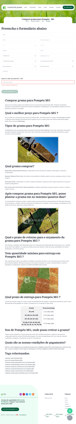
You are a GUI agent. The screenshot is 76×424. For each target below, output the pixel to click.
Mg (43, 21)
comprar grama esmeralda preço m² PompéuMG (20, 362)
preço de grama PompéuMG (13, 360)
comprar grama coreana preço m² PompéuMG (19, 370)
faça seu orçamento (9, 409)
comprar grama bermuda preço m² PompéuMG (19, 368)
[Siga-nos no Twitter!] (30, 394)
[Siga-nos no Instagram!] (20, 394)
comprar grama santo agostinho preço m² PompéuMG (21, 373)
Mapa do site (48, 398)
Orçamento (32, 7)
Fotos (45, 7)
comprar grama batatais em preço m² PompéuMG (20, 364)
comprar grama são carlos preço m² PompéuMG (19, 366)
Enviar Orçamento (9, 91)
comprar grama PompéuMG (13, 358)
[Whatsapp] (69, 410)
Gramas (51, 7)
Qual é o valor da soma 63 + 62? (12, 78)
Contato (58, 7)
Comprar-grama (35, 21)
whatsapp (69, 7)
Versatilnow (23, 415)
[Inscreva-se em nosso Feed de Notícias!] (33, 394)
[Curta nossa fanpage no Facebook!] (27, 394)
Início (25, 7)
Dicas (39, 7)
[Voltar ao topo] (69, 417)
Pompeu (48, 21)
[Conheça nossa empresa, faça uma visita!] (24, 394)
